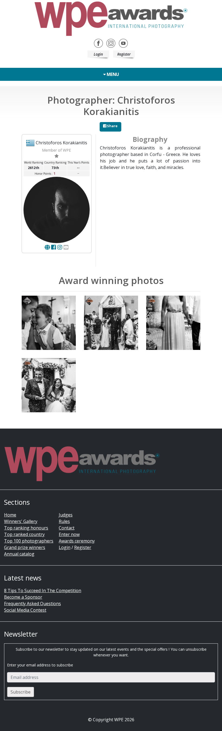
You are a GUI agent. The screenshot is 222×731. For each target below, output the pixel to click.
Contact (66, 528)
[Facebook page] (53, 247)
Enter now (69, 534)
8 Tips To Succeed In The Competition (42, 590)
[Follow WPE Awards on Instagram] (110, 43)
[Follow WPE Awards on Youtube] (123, 43)
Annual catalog (19, 554)
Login (98, 54)
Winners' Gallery (20, 521)
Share (111, 125)
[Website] (47, 247)
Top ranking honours (26, 528)
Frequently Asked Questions (32, 603)
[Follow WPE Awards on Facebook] (98, 43)
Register (124, 54)
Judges (66, 515)
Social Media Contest (25, 610)
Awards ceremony (77, 541)
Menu (112, 74)
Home (10, 515)
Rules (64, 521)
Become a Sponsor (23, 597)
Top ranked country (24, 534)
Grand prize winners (24, 547)
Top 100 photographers (28, 541)
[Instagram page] (59, 247)
